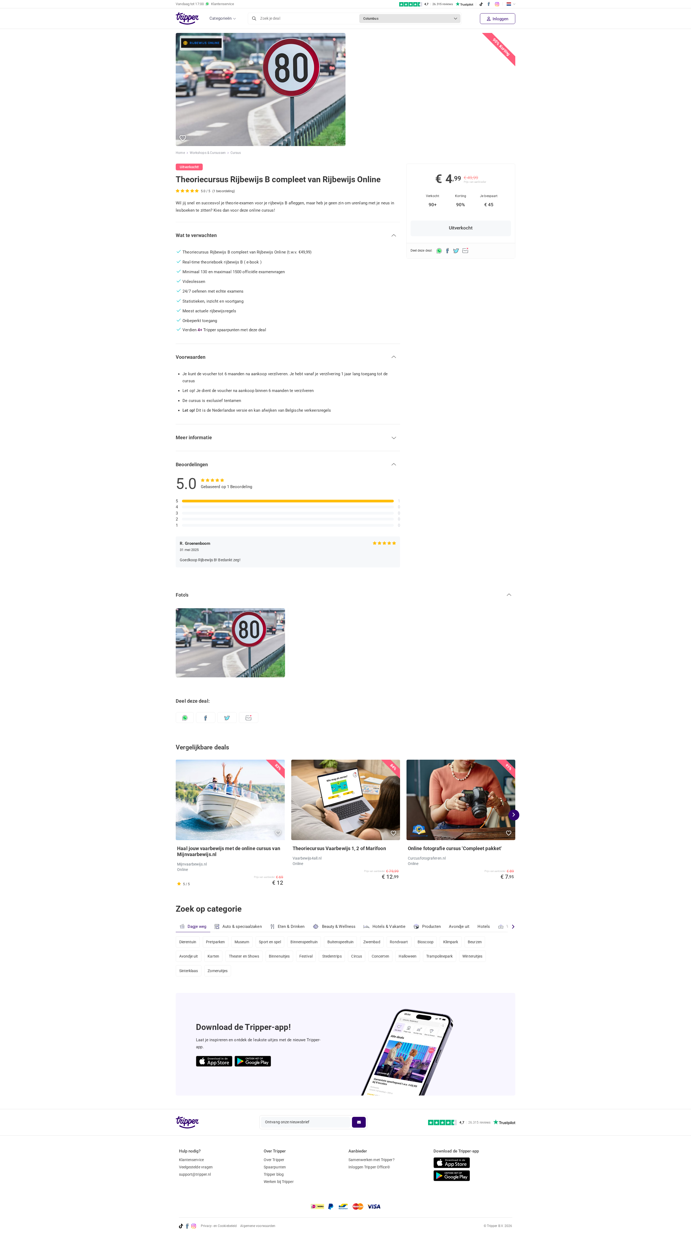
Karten (213, 956)
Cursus (236, 153)
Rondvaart (399, 942)
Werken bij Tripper (279, 1181)
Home (180, 153)
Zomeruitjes (218, 971)
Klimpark (450, 942)
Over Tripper (274, 1160)
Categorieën (220, 18)
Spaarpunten (275, 1167)
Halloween (407, 956)
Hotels (483, 926)
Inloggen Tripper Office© (369, 1167)
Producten (431, 926)
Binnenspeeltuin (304, 942)
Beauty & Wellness (339, 926)
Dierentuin (188, 942)
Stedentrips (332, 956)
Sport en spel (270, 942)
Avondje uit (459, 926)
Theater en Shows (244, 956)
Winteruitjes (472, 956)
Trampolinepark (439, 956)
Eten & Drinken (291, 926)
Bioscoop (425, 942)
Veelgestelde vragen (196, 1167)
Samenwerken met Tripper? (371, 1160)
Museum (242, 942)
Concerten (380, 956)
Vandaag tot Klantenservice (205, 4)
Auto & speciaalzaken (242, 926)
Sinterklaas (188, 971)
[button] (183, 138)
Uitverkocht (461, 228)
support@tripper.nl (195, 1174)
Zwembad (371, 942)
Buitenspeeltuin (340, 942)
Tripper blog (274, 1174)
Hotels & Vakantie (389, 926)
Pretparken (215, 942)
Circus (356, 956)
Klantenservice (191, 1160)
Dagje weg (197, 926)
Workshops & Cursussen (208, 153)
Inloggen (500, 18)
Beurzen (475, 942)
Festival (306, 956)
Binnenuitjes (279, 956)
